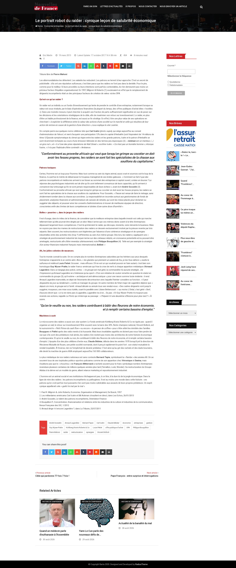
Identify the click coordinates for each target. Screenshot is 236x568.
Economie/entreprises (54, 26)
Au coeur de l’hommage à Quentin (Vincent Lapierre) (187, 197)
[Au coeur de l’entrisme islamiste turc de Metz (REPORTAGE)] (172, 285)
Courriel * (171, 65)
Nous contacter (148, 6)
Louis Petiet (97, 428)
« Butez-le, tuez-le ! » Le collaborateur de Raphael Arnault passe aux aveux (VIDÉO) (189, 154)
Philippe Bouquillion (141, 428)
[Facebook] (45, 452)
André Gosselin (55, 423)
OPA (128, 428)
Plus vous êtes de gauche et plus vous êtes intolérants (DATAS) (188, 240)
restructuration (77, 432)
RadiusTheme (141, 564)
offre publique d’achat (114, 428)
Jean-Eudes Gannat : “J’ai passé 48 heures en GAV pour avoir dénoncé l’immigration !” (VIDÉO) (188, 168)
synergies (90, 432)
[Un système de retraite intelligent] (180, 137)
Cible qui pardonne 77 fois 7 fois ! (52, 476)
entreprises (138, 423)
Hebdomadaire (176, 85)
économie (127, 423)
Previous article (43, 473)
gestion (149, 423)
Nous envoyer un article (173, 6)
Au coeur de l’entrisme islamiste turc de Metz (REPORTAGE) (187, 283)
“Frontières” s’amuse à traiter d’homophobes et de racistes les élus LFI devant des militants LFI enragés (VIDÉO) (188, 254)
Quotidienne (174, 82)
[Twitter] (52, 452)
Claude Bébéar (113, 423)
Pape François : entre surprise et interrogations (134, 476)
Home (40, 26)
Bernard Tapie (87, 423)
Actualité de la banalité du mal (135, 523)
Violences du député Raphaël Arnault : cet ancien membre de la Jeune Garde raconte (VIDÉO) (188, 226)
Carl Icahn (100, 423)
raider (65, 432)
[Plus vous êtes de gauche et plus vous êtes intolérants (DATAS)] (172, 242)
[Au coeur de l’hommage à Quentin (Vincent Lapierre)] (172, 199)
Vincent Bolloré (103, 432)
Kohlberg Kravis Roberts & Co (77, 428)
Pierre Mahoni (54, 432)
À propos (131, 6)
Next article (152, 473)
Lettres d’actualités (111, 6)
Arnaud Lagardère (72, 423)
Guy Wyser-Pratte (56, 428)
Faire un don (90, 6)
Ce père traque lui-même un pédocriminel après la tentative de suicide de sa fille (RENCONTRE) (188, 211)
